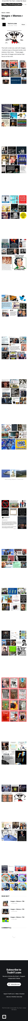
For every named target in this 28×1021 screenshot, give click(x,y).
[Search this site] (22, 4)
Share (23, 24)
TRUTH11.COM (12, 23)
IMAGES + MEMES (6, 12)
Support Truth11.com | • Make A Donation (14, 993)
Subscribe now (15, 984)
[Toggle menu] (25, 4)
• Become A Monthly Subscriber (14, 996)
